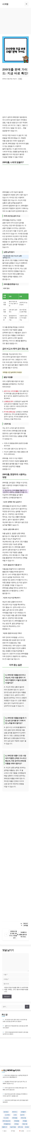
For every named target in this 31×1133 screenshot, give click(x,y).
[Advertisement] (15, 21)
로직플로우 (23, 1112)
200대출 (26, 925)
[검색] (27, 1007)
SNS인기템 (23, 1118)
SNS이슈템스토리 (6, 1121)
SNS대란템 (14, 1118)
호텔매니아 (4, 1127)
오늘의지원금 (13, 1127)
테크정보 (27, 1127)
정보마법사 (6, 1112)
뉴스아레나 (7, 1115)
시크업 (5, 4)
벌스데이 (22, 1115)
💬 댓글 (13, 1130)
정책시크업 (20, 1127)
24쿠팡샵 (16, 1124)
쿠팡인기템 (24, 1124)
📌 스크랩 (21, 1130)
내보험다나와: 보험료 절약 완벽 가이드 (22, 934)
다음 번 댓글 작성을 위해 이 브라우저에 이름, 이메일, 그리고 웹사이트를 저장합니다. (16, 989)
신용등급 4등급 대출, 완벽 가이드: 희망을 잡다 (13, 934)
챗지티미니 (14, 1112)
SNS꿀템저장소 (7, 1124)
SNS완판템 (16, 1121)
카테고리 (25, 923)
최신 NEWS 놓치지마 (11, 1070)
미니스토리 (6, 1118)
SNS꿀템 (25, 1121)
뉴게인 (15, 1115)
